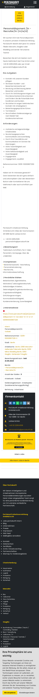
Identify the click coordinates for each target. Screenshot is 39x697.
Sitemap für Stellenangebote (15, 554)
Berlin (12, 342)
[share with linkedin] (14, 403)
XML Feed (7, 533)
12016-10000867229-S (15, 337)
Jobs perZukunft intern (12, 521)
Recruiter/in (10, 370)
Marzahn (6, 589)
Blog (4, 523)
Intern (7, 326)
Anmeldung (10, 7)
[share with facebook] (10, 403)
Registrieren (30, 7)
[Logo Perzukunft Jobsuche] (10, 2)
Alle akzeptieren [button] (10, 692)
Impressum (7, 531)
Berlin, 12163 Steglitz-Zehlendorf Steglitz (16, 353)
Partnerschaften (10, 551)
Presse (5, 528)
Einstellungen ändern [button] (27, 692)
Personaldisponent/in (14, 367)
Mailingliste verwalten (12, 536)
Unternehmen (8, 526)
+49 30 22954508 (16, 425)
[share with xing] (21, 403)
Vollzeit (8, 331)
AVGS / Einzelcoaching (12, 549)
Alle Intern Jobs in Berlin (19, 460)
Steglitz (6, 622)
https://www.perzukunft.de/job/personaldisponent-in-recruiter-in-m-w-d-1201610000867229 (19, 317)
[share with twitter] (24, 403)
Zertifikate (7, 546)
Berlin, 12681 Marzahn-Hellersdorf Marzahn (19, 348)
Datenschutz (8, 544)
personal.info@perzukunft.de (21, 429)
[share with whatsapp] (17, 403)
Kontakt (6, 541)
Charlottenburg (9, 563)
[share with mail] (28, 403)
